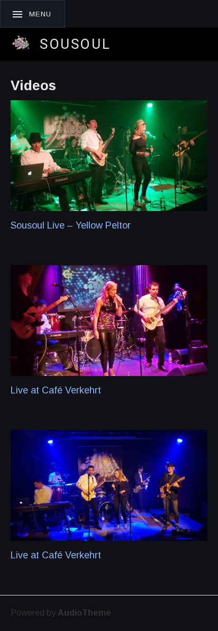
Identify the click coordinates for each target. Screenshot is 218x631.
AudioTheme (84, 612)
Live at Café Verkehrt (56, 390)
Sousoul (75, 44)
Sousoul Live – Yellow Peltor (71, 225)
